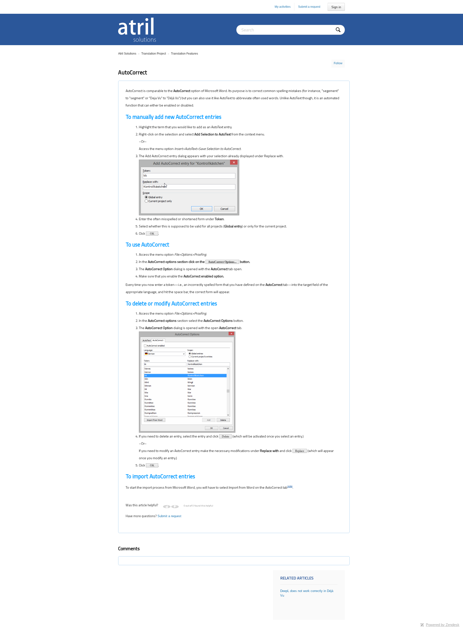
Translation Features (184, 53)
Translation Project (153, 53)
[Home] (137, 29)
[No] (175, 506)
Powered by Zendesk (442, 625)
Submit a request (309, 6)
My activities (283, 6)
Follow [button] (338, 63)
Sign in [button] (336, 7)
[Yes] (166, 506)
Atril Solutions (127, 53)
